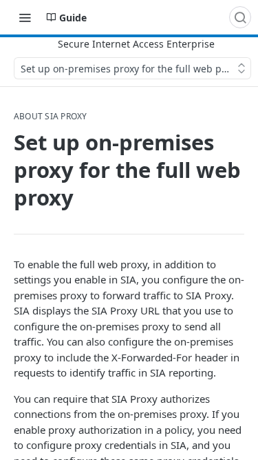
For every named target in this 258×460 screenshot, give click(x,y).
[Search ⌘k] (240, 17)
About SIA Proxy (50, 116)
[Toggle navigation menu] (25, 17)
